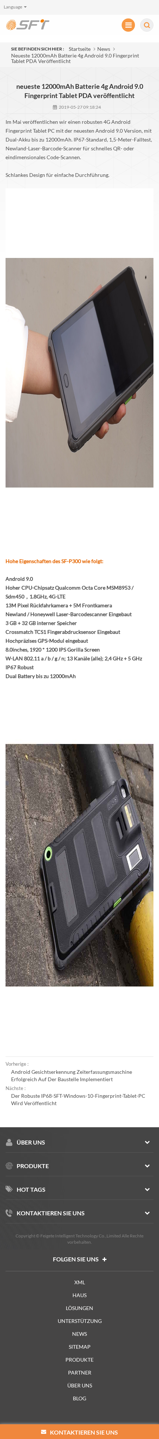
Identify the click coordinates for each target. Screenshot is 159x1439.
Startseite (80, 49)
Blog (79, 1398)
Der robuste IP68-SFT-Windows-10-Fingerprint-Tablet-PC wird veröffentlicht (78, 1099)
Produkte (79, 1359)
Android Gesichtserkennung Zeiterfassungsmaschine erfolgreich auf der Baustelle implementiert (71, 1075)
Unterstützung (80, 1321)
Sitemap (80, 1347)
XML (79, 1282)
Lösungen (79, 1308)
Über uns (79, 1385)
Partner (79, 1372)
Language (13, 7)
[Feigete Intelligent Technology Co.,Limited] (28, 24)
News (103, 49)
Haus (79, 1295)
